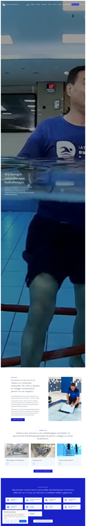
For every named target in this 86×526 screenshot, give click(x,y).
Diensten (38, 4)
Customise (8, 521)
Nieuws (49, 4)
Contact (60, 4)
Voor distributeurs (67, 4)
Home (28, 4)
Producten (33, 4)
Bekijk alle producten (43, 471)
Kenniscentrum (75, 4)
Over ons (55, 4)
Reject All (15, 521)
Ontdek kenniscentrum (43, 521)
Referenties (44, 4)
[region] (15, 517)
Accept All (23, 521)
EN (80, 4)
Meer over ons (18, 419)
